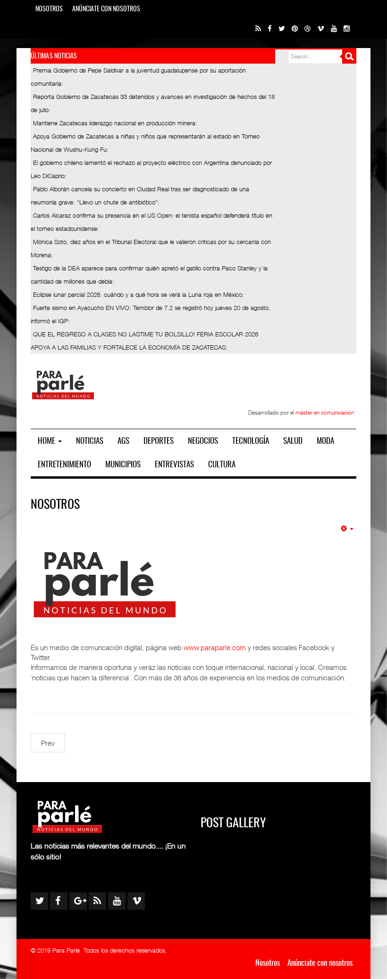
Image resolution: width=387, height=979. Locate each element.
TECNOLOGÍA (250, 441)
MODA (325, 441)
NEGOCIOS (203, 441)
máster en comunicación (324, 412)
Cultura (222, 465)
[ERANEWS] (63, 384)
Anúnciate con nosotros (106, 9)
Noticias (89, 441)
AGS (123, 441)
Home (47, 441)
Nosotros (49, 9)
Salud (293, 441)
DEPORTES (158, 441)
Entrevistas (174, 465)
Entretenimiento (64, 465)
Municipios (123, 465)
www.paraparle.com (215, 647)
